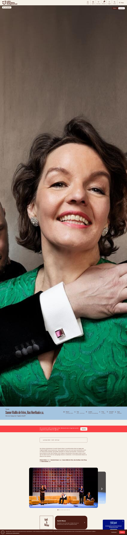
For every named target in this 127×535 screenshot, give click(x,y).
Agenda (84, 429)
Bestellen (121, 8)
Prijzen (114, 8)
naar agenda (7, 7)
